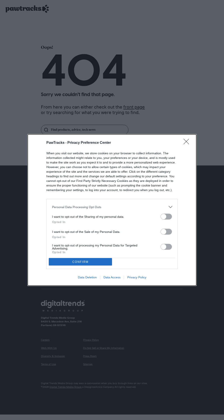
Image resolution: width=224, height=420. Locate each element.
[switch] (166, 217)
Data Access (112, 277)
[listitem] (112, 207)
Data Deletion (87, 277)
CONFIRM (80, 262)
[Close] (188, 143)
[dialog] (112, 210)
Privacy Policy (136, 277)
